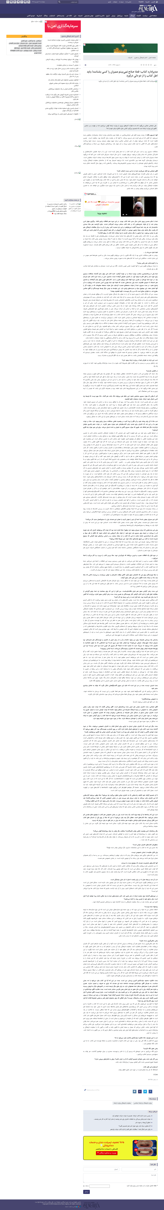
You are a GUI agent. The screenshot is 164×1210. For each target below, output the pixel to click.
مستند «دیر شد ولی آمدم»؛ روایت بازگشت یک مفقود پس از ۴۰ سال (62, 75)
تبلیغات (115, 2)
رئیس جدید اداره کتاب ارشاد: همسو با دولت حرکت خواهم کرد (131, 1116)
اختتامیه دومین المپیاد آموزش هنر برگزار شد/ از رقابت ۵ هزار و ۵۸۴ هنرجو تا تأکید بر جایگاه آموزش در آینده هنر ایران (61, 97)
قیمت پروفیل (37, 51)
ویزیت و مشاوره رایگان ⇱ (106, 1152)
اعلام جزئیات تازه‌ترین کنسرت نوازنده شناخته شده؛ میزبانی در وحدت (63, 41)
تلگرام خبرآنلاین (25, 1)
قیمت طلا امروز (25, 48)
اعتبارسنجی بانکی (36, 48)
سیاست (145, 15)
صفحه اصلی (153, 15)
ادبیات (130, 57)
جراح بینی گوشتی (14, 43)
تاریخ (108, 15)
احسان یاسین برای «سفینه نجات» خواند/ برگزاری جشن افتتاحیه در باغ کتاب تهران (61, 109)
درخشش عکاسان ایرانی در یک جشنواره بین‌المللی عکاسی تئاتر (63, 90)
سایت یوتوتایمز (27, 51)
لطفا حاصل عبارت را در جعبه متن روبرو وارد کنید (142, 1186)
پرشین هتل (37, 46)
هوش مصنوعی (88, 15)
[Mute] (126, 214)
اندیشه (80, 15)
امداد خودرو (37, 53)
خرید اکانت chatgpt (16, 51)
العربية (147, 2)
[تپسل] (84, 45)
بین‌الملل (119, 15)
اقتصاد (139, 15)
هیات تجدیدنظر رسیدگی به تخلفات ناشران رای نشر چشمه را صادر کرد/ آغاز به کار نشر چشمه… (122, 1119)
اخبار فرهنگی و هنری (140, 57)
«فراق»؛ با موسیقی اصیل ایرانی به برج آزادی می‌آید (63, 114)
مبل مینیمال (24, 43)
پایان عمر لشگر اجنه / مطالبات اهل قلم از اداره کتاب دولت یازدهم (130, 1129)
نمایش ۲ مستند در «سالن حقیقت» (67, 65)
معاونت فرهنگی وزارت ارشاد (122, 1103)
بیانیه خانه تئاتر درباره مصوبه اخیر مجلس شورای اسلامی (63, 84)
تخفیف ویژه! (102, 213)
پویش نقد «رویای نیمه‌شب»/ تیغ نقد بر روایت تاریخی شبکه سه (62, 60)
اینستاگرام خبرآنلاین (21, 1)
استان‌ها (39, 15)
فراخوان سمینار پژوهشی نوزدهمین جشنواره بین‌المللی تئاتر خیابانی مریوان (62, 103)
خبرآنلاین (144, 9)
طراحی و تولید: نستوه (70, 1207)
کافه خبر (69, 15)
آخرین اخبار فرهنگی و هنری (70, 36)
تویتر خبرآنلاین (18, 1)
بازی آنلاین (24, 41)
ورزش (113, 15)
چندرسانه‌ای (60, 15)
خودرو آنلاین (31, 15)
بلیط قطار (17, 48)
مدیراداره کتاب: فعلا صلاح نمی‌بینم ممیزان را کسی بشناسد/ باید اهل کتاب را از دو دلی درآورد (122, 73)
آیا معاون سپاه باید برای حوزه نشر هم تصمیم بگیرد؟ (134, 1126)
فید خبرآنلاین (28, 1)
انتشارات (52, 15)
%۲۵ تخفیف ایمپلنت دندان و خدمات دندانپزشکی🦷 (106, 1144)
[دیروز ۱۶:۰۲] (74, 207)
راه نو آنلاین (31, 41)
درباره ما (121, 2)
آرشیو (109, 2)
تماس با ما (128, 2)
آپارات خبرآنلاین (14, 1)
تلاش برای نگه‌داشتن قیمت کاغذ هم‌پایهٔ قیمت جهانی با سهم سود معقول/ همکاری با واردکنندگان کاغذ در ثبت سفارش (62, 48)
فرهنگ (132, 15)
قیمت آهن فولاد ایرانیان (25, 46)
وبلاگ (45, 15)
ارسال (86, 1192)
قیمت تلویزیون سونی (34, 43)
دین (75, 15)
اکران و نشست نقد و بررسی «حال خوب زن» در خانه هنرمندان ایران (62, 69)
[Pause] (123, 214)
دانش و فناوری (99, 15)
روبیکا (7, 1)
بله (11, 1)
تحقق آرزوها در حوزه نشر (142, 1122)
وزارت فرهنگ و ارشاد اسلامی (143, 1103)
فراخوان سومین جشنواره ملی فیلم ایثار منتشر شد (63, 80)
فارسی (153, 2)
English (141, 2)
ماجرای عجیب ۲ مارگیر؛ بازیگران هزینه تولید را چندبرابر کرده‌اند (61, 55)
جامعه (126, 15)
